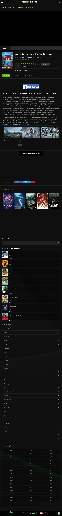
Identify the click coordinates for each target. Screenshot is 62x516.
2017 (11, 460)
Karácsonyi (6, 384)
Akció (16, 70)
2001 (31, 477)
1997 (50, 480)
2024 (50, 450)
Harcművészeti (7, 372)
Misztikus (6, 395)
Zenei (5, 439)
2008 (11, 470)
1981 (11, 500)
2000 (50, 477)
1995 (31, 484)
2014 (11, 463)
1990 (11, 490)
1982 (50, 497)
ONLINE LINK (32, 75)
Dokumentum (7, 348)
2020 (11, 457)
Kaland (5, 380)
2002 (11, 477)
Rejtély (5, 403)
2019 (31, 457)
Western (6, 435)
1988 (50, 490)
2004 (31, 473)
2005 (11, 473)
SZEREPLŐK (14, 75)
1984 (11, 497)
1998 (31, 480)
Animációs (6, 336)
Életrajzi (6, 356)
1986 (31, 494)
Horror (20, 70)
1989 (31, 490)
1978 (11, 504)
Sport (5, 415)
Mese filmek (7, 391)
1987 (11, 494)
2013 (31, 463)
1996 (11, 484)
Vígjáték (6, 431)
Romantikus (7, 407)
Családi (5, 344)
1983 (31, 497)
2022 (31, 453)
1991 (50, 487)
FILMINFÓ (6, 75)
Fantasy (6, 364)
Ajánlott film (7, 328)
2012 (50, 463)
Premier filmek (7, 399)
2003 (50, 473)
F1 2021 (6, 360)
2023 (11, 453)
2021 (50, 453)
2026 (11, 450)
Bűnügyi (6, 340)
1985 (50, 494)
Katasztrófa (6, 387)
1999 (11, 480)
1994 (50, 484)
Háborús (6, 368)
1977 (31, 504)
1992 (31, 487)
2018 (50, 457)
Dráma (5, 352)
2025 (31, 450)
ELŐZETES (23, 75)
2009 (50, 467)
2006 (50, 470)
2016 (31, 460)
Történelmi (6, 423)
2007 (31, 470)
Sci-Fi (5, 411)
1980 (31, 500)
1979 (50, 500)
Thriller (25, 70)
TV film (5, 427)
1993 (11, 487)
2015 (50, 460)
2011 (11, 467)
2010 (31, 467)
